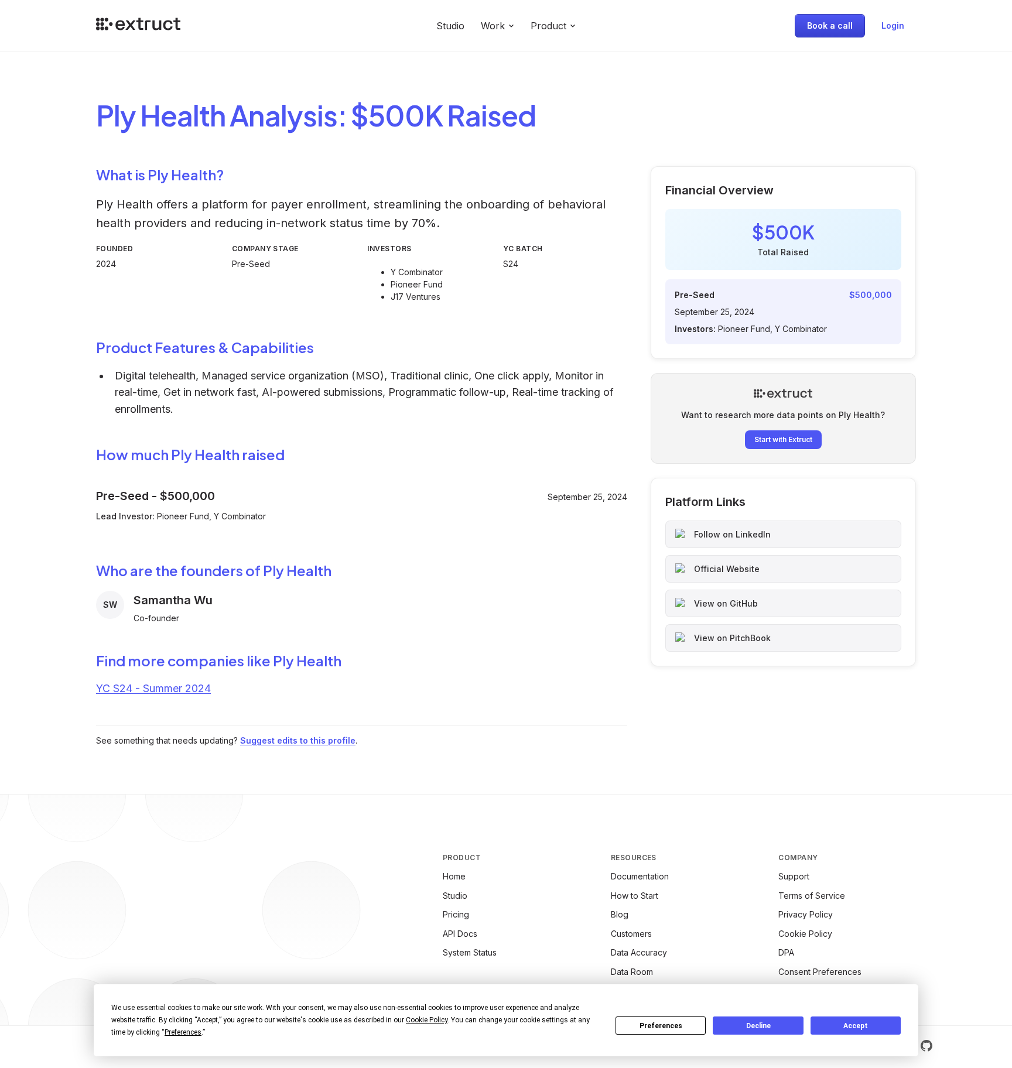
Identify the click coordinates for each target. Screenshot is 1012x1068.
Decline (758, 1026)
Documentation (640, 876)
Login (892, 25)
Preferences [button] (183, 1032)
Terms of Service (811, 896)
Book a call (830, 25)
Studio (450, 26)
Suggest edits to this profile (297, 740)
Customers (631, 934)
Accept (855, 1026)
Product (548, 26)
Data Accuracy (639, 952)
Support (793, 876)
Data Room (632, 972)
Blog (619, 914)
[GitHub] (926, 1046)
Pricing (456, 914)
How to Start (634, 896)
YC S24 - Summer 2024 (153, 688)
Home (454, 876)
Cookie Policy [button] (426, 1020)
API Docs (460, 934)
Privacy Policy (805, 914)
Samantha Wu (173, 600)
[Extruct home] (138, 26)
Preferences (661, 1026)
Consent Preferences (819, 972)
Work (493, 26)
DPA (786, 952)
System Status (470, 952)
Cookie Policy (805, 934)
